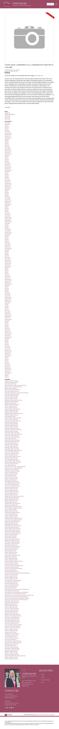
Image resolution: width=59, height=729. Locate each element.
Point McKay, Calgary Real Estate (12, 564)
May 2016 (7, 289)
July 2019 (6, 236)
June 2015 (7, 306)
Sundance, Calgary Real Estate (11, 629)
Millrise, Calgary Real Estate (10, 536)
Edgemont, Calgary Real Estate (11, 474)
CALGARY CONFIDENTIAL (10, 114)
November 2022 (8, 185)
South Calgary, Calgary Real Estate (12, 620)
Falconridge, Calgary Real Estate (11, 481)
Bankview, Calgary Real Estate (11, 398)
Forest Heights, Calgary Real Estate (12, 482)
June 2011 (7, 377)
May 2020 (7, 227)
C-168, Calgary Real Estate (13, 71)
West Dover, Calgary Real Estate (11, 647)
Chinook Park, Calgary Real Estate (12, 432)
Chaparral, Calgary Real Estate (11, 426)
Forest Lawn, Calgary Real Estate (11, 484)
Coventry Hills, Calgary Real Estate (12, 453)
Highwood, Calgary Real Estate (11, 500)
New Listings (7, 116)
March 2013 (7, 346)
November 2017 (8, 263)
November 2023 (8, 167)
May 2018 (7, 254)
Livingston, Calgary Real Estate (11, 516)
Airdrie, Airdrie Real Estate (10, 383)
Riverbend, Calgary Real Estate (11, 579)
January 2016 (7, 295)
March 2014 (7, 328)
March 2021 (7, 213)
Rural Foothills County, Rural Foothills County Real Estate (16, 592)
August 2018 (7, 250)
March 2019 (7, 242)
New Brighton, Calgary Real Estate (12, 543)
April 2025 (7, 145)
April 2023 (7, 177)
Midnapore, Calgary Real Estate (11, 534)
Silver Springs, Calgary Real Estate (12, 617)
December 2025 (8, 133)
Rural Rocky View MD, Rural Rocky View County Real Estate (17, 598)
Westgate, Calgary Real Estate (11, 651)
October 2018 (7, 247)
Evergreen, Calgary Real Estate (11, 478)
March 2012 (7, 363)
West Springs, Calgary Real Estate (12, 649)
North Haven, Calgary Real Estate (12, 547)
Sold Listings (7, 119)
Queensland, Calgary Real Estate (11, 567)
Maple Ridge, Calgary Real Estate (12, 524)
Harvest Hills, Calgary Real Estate (12, 491)
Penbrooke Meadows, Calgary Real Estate (13, 561)
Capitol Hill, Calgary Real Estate (11, 422)
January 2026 (7, 131)
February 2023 (8, 180)
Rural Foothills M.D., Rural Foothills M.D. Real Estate (15, 593)
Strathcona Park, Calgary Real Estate (12, 626)
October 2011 (7, 371)
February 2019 (8, 244)
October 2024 (7, 152)
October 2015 (7, 300)
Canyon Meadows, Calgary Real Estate (13, 420)
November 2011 (8, 369)
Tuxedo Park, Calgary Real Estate (12, 638)
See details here (39, 75)
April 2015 (7, 309)
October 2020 (7, 220)
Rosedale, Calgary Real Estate (11, 583)
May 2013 (7, 343)
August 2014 (7, 320)
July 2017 (6, 269)
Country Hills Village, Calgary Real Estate (13, 450)
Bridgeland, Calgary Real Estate (11, 412)
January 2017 (7, 278)
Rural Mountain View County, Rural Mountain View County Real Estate (19, 595)
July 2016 (6, 286)
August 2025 (7, 139)
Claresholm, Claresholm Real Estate (12, 440)
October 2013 (7, 335)
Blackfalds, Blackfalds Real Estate (12, 404)
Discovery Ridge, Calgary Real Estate (12, 460)
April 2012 (7, 362)
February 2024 (8, 164)
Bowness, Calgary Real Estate (11, 406)
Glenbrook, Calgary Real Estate (11, 488)
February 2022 (8, 198)
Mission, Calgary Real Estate (11, 537)
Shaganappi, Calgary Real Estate (11, 610)
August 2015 (7, 303)
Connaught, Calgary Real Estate (11, 446)
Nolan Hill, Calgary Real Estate (11, 545)
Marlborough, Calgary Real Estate (12, 527)
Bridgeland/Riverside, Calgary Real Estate (14, 413)
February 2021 (8, 214)
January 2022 (7, 199)
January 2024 (7, 165)
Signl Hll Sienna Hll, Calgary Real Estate (13, 615)
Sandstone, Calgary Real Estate (11, 605)
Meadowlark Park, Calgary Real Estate (13, 533)
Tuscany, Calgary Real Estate (11, 636)
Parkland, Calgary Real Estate (11, 558)
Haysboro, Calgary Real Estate (11, 494)
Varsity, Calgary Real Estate (10, 645)
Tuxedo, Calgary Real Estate (10, 639)
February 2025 (8, 148)
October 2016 (7, 282)
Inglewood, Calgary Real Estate (11, 505)
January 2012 (7, 366)
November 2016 (8, 281)
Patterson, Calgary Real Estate (11, 559)
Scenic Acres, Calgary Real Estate (12, 608)
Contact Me (50, 4)
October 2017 (7, 264)
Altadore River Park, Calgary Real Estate (13, 386)
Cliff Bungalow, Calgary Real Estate (12, 441)
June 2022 (7, 192)
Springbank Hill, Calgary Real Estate (12, 621)
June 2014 (7, 323)
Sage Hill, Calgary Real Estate (11, 604)
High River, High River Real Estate (12, 499)
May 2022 (7, 193)
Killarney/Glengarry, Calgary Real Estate (13, 508)
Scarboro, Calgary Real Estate (11, 607)
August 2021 (7, 205)
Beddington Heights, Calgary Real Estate (13, 400)
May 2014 (7, 325)
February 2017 (8, 276)
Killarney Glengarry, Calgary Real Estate (13, 506)
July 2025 (6, 140)
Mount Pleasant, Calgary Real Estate (12, 542)
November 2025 (8, 134)
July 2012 (6, 357)
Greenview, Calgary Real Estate (11, 490)
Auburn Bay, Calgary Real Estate (11, 395)
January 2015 (7, 313)
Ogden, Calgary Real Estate (10, 550)
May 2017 (7, 272)
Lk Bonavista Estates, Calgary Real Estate (13, 518)
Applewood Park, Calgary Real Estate (12, 389)
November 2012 (8, 352)
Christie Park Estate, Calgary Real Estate (13, 434)
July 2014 (6, 322)
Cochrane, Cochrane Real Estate (11, 444)
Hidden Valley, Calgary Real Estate (12, 497)
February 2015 (8, 312)
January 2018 (7, 260)
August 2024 (7, 155)
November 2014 (8, 316)
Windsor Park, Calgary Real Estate (12, 654)
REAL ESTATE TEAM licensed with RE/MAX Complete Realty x (17, 573)
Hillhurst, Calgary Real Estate (11, 502)
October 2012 (7, 353)
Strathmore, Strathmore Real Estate (12, 627)
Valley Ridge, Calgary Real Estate (11, 644)
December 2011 (8, 368)
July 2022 (6, 190)
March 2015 (7, 310)
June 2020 (7, 226)
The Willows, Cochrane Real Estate (12, 633)
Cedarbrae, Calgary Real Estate (11, 425)
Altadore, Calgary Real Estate (11, 388)
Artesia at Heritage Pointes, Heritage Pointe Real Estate (16, 392)
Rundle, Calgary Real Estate (10, 587)
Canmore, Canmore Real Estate (11, 419)
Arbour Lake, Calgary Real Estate (12, 391)
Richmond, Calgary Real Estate (11, 577)
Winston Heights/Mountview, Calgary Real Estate (15, 655)
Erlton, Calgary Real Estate (10, 475)
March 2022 (7, 196)
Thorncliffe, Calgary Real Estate (11, 635)
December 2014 (8, 315)
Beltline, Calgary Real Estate (11, 403)
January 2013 (7, 349)
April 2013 (7, 344)
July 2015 (6, 304)
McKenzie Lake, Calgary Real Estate (12, 530)
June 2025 (7, 142)
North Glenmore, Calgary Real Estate (12, 546)
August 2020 (7, 223)
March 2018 (7, 257)
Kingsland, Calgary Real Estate (11, 511)
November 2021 (8, 201)
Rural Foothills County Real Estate (12, 590)
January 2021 (7, 216)
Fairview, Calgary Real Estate (11, 480)
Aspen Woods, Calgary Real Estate (12, 394)
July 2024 (6, 156)
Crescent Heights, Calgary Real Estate (13, 456)
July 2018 (6, 251)
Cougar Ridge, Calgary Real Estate (12, 448)
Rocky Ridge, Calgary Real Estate (12, 582)
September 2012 (8, 354)
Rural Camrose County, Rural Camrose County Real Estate (17, 589)
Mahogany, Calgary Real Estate (11, 522)
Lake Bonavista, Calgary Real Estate (12, 512)
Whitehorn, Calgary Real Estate (11, 652)
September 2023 (8, 170)
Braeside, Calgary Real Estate (11, 407)
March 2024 (7, 162)
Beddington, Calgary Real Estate (11, 401)
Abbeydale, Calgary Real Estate (11, 382)
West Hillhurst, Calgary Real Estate (12, 648)
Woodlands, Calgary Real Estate (11, 658)
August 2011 (7, 374)
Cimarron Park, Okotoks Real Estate (12, 437)
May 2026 (7, 128)
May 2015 (7, 307)
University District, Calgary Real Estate (13, 641)
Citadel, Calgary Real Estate (10, 438)
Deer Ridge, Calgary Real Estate (11, 459)
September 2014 (8, 319)
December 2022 (8, 183)
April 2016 (7, 291)
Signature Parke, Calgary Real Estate (12, 614)
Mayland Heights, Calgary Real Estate (13, 528)
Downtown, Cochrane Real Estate (12, 469)
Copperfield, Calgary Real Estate (11, 447)
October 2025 (7, 136)
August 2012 (7, 356)
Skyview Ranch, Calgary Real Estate (12, 618)
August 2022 (7, 189)
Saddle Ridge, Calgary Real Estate (12, 602)
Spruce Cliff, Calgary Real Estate (11, 623)
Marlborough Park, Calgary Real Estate (13, 525)
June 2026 (7, 127)
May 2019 (7, 239)
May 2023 (7, 176)
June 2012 (7, 359)
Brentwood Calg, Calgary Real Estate (12, 409)
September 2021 (8, 204)
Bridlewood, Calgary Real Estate (11, 415)
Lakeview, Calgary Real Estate (11, 513)
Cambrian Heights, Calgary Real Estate (13, 417)
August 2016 (7, 285)
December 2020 (8, 217)
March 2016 (7, 292)
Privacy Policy (39, 714)
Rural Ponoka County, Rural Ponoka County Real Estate (16, 596)
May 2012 (7, 360)
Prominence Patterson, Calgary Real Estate (14, 565)
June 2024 (7, 158)
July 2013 (6, 340)
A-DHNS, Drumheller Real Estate (11, 381)
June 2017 (7, 270)
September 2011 (8, 372)
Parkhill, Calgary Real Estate (11, 556)
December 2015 (8, 297)
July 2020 (6, 224)
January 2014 (7, 331)
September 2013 (8, 337)
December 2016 (8, 279)
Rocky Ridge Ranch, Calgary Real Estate (13, 580)
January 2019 (7, 245)
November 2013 (8, 334)
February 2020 (8, 229)
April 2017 (7, 273)
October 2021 (7, 202)
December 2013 (8, 332)
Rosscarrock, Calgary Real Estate (12, 584)
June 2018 (7, 252)
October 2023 (7, 168)
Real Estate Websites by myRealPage (48, 714)
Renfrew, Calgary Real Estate (11, 576)
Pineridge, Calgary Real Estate (11, 562)
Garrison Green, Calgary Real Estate (12, 485)
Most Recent (7, 122)
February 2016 (8, 294)
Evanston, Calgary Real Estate (11, 477)
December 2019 (8, 232)
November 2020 (8, 218)
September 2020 (8, 221)
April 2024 (7, 161)
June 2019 (7, 238)
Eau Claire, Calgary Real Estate (11, 472)
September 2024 (8, 153)
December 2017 (8, 261)
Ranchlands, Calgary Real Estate (11, 571)
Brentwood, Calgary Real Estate (11, 410)
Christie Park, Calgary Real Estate (12, 435)
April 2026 (7, 130)
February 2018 (8, 258)
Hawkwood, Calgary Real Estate (11, 493)
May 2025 (7, 143)
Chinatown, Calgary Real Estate (11, 431)
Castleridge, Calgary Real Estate (11, 423)
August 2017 (7, 267)
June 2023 (7, 174)
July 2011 (6, 375)
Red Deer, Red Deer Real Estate (11, 574)
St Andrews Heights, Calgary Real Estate (13, 624)
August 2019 (7, 235)
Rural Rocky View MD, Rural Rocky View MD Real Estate (16, 599)
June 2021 (7, 208)
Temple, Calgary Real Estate (10, 632)
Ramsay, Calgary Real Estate (11, 570)
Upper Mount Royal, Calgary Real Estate (13, 642)
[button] (50, 4)
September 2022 (8, 187)
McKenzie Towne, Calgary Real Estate (12, 531)
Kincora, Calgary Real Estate (11, 509)
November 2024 (8, 151)
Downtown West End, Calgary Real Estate (13, 468)
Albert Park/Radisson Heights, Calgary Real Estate (15, 385)
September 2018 (8, 248)
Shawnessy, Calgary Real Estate (11, 611)
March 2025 (7, 146)
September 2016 (8, 283)
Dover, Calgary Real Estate (10, 465)
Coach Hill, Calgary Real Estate (11, 443)
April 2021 (7, 211)
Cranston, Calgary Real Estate (11, 454)
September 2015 (8, 301)
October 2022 (7, 186)
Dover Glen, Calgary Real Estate (11, 463)
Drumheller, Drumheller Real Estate (12, 471)
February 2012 (8, 365)
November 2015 (8, 298)
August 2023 (7, 171)
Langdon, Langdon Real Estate (11, 515)
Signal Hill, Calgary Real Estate (11, 613)
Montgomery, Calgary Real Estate (12, 540)
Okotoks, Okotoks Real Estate (11, 552)
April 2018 (7, 255)
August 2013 (7, 338)
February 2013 (8, 347)
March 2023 (7, 179)
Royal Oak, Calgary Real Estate (11, 586)
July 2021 (6, 207)
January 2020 (7, 230)
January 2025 (7, 149)
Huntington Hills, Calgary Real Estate (12, 503)
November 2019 (8, 233)
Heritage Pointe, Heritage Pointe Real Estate (14, 496)
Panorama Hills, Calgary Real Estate (12, 555)
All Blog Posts (7, 113)
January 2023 (7, 182)
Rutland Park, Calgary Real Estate (12, 601)
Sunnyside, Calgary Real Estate (11, 630)
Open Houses (7, 117)
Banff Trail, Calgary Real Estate (11, 397)
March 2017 (7, 275)
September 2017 (8, 266)
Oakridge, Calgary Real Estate (11, 549)
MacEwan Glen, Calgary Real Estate (12, 521)
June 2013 (7, 341)
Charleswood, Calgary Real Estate (12, 428)
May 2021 (7, 210)
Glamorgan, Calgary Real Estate (11, 487)
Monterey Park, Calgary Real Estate (12, 539)
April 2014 (7, 326)
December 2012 (8, 350)
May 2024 (7, 159)
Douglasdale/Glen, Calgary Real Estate (13, 462)
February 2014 (8, 329)
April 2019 (7, 241)
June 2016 (7, 288)
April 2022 (7, 195)
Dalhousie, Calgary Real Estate (11, 457)
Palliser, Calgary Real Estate (10, 553)
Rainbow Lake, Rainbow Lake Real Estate (13, 568)
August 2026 (7, 124)
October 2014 (7, 318)
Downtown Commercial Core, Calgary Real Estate (15, 466)
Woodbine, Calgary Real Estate (11, 657)
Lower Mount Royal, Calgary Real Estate (13, 519)
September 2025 (8, 137)
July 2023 (6, 173)
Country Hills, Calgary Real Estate (12, 451)
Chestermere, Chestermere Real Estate (13, 429)
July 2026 (6, 125)
